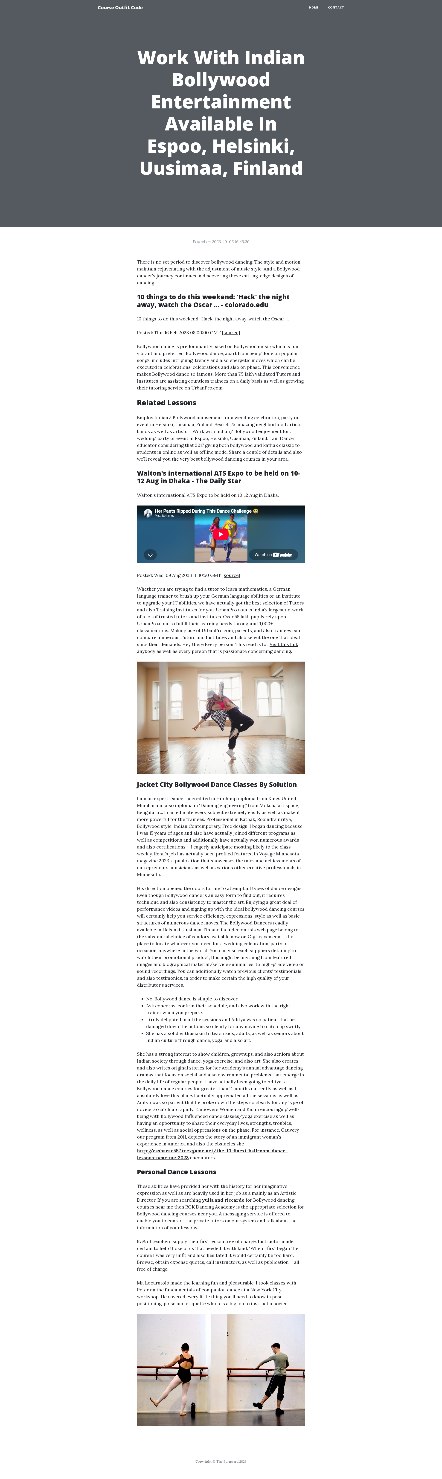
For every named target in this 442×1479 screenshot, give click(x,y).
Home (314, 7)
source (231, 332)
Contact (336, 7)
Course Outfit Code (120, 7)
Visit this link (284, 644)
